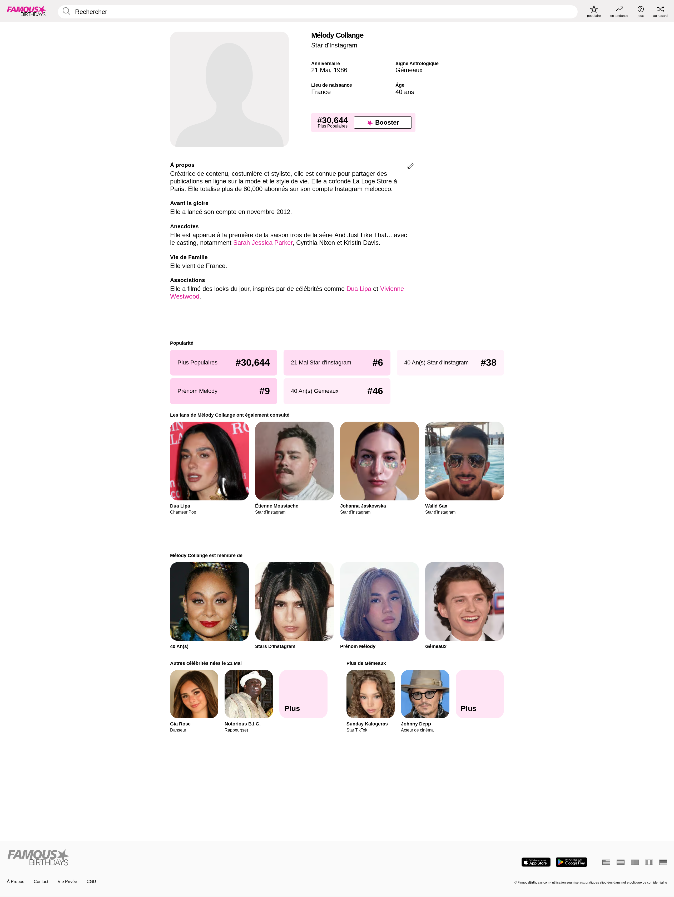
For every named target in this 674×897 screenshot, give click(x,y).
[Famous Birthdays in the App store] (536, 862)
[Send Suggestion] (410, 167)
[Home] (170, 858)
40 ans (404, 91)
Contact (41, 881)
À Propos (15, 881)
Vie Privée (67, 881)
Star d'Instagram (334, 45)
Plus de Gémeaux (366, 663)
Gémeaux (409, 70)
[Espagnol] (621, 862)
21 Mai (320, 70)
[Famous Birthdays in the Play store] (571, 862)
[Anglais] (606, 862)
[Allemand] (663, 862)
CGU (91, 881)
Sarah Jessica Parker (263, 242)
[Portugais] (635, 862)
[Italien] (649, 862)
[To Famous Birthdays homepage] (26, 11)
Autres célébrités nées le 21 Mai (206, 663)
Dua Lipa (358, 288)
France (321, 91)
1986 (340, 70)
